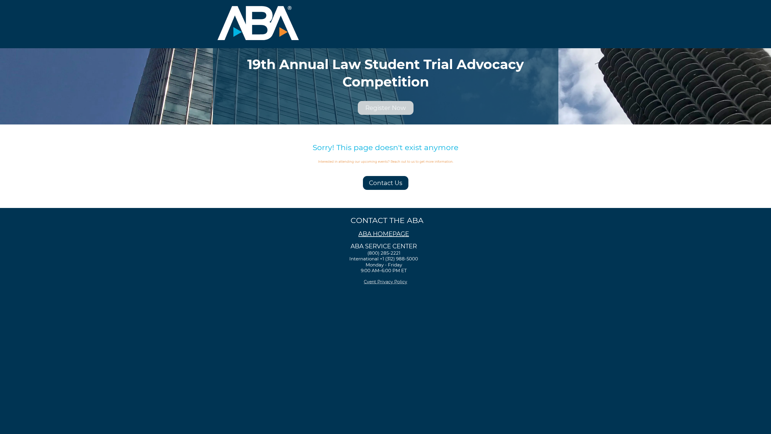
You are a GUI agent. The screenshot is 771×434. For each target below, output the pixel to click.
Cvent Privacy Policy (385, 282)
